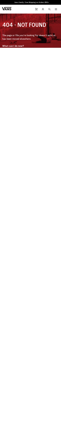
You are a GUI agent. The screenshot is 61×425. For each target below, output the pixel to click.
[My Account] (43, 9)
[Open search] (49, 9)
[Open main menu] (56, 9)
